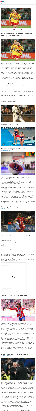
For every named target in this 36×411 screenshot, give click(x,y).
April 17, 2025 (18, 87)
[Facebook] (33, 1)
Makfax (6, 36)
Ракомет (2, 208)
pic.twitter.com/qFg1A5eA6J (22, 85)
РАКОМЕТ (7, 3)
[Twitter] (35, 1)
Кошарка (2, 150)
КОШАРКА (12, 3)
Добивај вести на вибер (18, 29)
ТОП (4, 36)
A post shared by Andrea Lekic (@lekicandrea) (14, 291)
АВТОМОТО (17, 3)
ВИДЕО (26, 3)
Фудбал (2, 36)
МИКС (22, 3)
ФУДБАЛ (1, 3)
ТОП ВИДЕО (2, 102)
